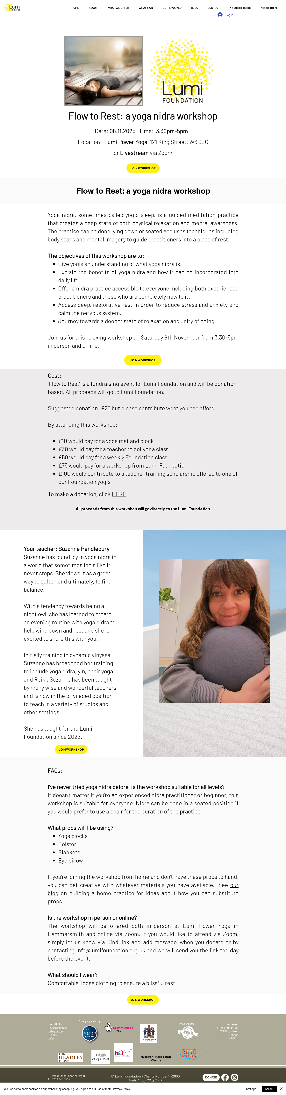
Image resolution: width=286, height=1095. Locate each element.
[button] (93, 7)
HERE (119, 493)
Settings (251, 1089)
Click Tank (154, 1080)
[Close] (281, 1089)
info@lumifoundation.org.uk (110, 950)
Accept (269, 1089)
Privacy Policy (121, 1089)
